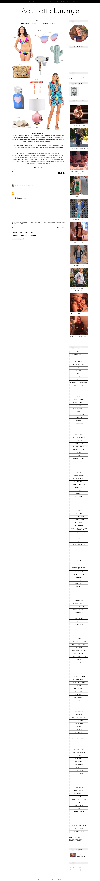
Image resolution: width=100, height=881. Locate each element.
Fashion (79, 472)
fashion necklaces (78, 478)
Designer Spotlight (79, 437)
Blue (79, 391)
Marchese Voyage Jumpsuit (79, 641)
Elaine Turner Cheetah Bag (79, 446)
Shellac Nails (79, 723)
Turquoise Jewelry (79, 784)
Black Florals (79, 388)
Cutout (79, 426)
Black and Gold (78, 385)
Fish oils (78, 493)
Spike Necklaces (79, 749)
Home (23, 1)
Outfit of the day (79, 688)
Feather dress (79, 487)
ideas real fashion (79, 571)
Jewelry (79, 586)
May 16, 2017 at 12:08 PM (26, 185)
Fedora (79, 490)
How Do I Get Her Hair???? (79, 313)
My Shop (76, 1)
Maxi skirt (79, 647)
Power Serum (79, 711)
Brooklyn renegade (79, 408)
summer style (79, 770)
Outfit (79, 685)
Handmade (79, 538)
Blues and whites (79, 399)
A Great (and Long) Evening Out (79, 148)
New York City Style (79, 676)
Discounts (79, 440)
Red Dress (79, 714)
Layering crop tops (79, 606)
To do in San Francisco (79, 779)
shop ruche (79, 729)
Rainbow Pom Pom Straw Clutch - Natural (33, 155)
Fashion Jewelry (79, 475)
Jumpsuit (79, 592)
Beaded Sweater (79, 376)
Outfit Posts (79, 694)
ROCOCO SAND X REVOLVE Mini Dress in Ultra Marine (32, 161)
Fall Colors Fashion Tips (79, 464)
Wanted (79, 808)
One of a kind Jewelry (78, 682)
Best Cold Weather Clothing (79, 382)
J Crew (79, 580)
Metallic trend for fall (79, 656)
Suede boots (79, 761)
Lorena (17, 185)
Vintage (79, 802)
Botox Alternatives (79, 402)
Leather (79, 615)
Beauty (79, 379)
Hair (79, 535)
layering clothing (78, 603)
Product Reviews (45, 1)
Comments (74, 869)
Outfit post (79, 691)
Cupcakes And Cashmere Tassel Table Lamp (40, 163)
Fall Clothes (79, 455)
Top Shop (79, 782)
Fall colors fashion (79, 461)
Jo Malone (79, 589)
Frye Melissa (79, 507)
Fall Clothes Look (78, 458)
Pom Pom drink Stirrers (79, 708)
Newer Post (16, 227)
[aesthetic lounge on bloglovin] (18, 239)
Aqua (78, 358)
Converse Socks (79, 414)
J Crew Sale (78, 583)
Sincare (79, 735)
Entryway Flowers (79, 449)
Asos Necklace (79, 361)
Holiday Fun (78, 553)
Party (79, 700)
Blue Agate (79, 393)
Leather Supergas (79, 618)
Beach (79, 373)
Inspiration (79, 577)
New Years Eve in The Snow (79, 673)
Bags (79, 367)
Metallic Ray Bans (79, 653)
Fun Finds (79, 513)
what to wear (79, 814)
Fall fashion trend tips (79, 467)
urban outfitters (79, 790)
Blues (79, 396)
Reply (16, 188)
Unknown (17, 193)
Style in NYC (79, 758)
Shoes (79, 726)
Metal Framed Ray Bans (79, 650)
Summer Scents (78, 767)
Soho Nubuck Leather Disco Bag (79, 746)
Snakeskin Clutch (79, 744)
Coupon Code (79, 417)
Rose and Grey (79, 720)
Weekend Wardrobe (79, 811)
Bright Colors (79, 405)
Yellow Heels (79, 828)
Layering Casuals (79, 600)
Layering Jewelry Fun (79, 609)
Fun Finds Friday (79, 516)
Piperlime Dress (78, 706)
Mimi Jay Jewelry (79, 665)
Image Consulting (79, 574)
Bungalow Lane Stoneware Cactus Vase (33, 157)
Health (79, 547)
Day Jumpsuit (79, 429)
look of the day (79, 630)
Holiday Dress (79, 550)
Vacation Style (78, 793)
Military (79, 662)
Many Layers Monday (79, 196)
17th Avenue (46, 879)
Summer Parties (78, 764)
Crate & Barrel (79, 423)
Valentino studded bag (79, 799)
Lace (79, 597)
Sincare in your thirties (79, 738)
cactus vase (55, 145)
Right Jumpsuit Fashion (79, 717)
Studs (79, 755)
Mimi (78, 853)
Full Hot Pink (79, 510)
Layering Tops (79, 612)
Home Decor (78, 556)
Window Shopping (79, 822)
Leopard (79, 621)
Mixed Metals (79, 668)
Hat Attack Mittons (79, 544)
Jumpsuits (79, 595)
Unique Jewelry (79, 787)
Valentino (79, 796)
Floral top (79, 499)
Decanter (79, 431)
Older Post (60, 227)
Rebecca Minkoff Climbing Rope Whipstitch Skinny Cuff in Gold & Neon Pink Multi (41, 159)
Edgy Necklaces (79, 443)
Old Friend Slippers (79, 679)
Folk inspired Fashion (79, 502)
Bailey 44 (79, 370)
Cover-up (79, 420)
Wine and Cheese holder (79, 825)
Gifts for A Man (79, 525)
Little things (79, 624)
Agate (79, 351)
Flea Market (79, 496)
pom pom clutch (29, 147)
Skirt (79, 741)
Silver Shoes (79, 732)
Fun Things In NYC (79, 519)
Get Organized (62, 1)
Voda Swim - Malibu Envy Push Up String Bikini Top (33, 153)
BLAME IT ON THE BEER (79, 242)
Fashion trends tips (79, 484)
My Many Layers (79, 265)
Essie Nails (79, 452)
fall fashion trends (79, 469)
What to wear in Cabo (79, 817)
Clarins (79, 411)
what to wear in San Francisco (79, 820)
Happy (79, 541)
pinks (78, 703)
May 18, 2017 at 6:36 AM (26, 193)
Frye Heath (79, 505)
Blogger (60, 879)
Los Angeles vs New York (79, 633)
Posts (72, 867)
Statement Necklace (79, 752)
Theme (79, 776)
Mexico (79, 659)
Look (79, 627)
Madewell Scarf (79, 635)
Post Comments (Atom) (27, 232)
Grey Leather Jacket (79, 532)
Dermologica (79, 434)
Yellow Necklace (79, 831)
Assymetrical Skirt (79, 364)
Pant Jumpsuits (78, 697)
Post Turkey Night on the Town (79, 125)
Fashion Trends (78, 481)
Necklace (79, 670)
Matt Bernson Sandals (79, 644)
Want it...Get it (79, 805)
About (31, 1)
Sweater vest (79, 773)
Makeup (79, 638)
